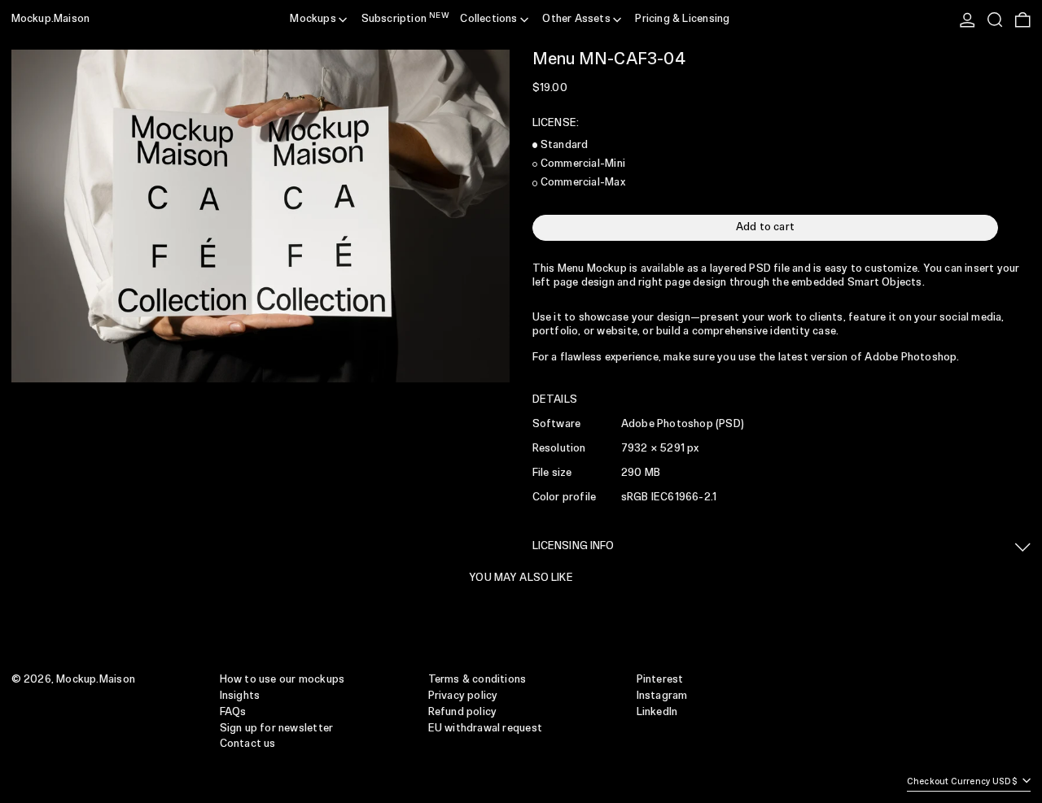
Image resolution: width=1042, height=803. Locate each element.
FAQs (233, 712)
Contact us (248, 744)
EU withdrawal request (485, 728)
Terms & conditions (477, 679)
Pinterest (660, 679)
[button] (995, 19)
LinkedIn (657, 712)
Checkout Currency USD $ (963, 783)
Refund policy (462, 712)
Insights (240, 696)
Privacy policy (463, 696)
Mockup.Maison (50, 19)
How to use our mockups (282, 679)
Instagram (662, 696)
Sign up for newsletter (277, 728)
